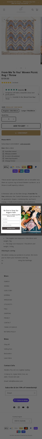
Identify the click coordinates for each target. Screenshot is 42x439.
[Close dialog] (40, 207)
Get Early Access (11, 228)
